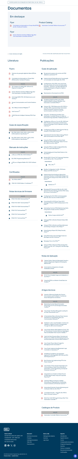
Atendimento (63, 436)
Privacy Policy (7, 455)
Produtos (29, 438)
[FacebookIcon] (8, 445)
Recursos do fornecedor (66, 450)
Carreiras (45, 438)
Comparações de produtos (67, 442)
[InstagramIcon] (14, 445)
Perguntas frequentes (65, 444)
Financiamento (30, 444)
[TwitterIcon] (11, 445)
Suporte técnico (64, 438)
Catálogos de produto (32, 440)
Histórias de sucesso (32, 436)
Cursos (62, 440)
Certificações (63, 452)
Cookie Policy (15, 455)
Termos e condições (65, 448)
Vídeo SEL (29, 442)
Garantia (62, 446)
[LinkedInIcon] (5, 445)
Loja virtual (46, 440)
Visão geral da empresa (49, 436)
